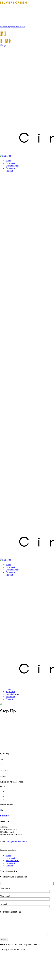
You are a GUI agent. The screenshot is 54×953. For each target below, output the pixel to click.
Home (8, 855)
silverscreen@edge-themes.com (12, 27)
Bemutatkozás (12, 860)
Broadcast (10, 863)
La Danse (4, 815)
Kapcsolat (10, 858)
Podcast (9, 865)
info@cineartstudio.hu (16, 841)
